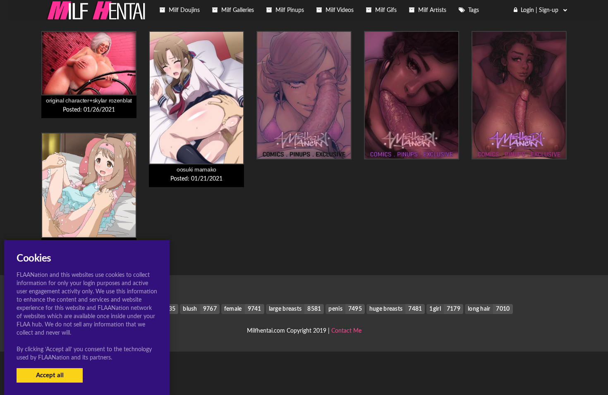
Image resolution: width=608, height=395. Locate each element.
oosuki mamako (196, 169)
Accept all (50, 375)
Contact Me (346, 331)
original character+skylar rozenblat (89, 100)
